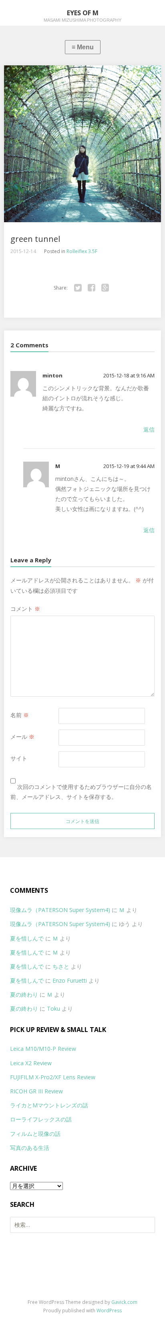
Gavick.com (124, 1302)
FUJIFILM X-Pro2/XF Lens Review (52, 1077)
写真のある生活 (29, 1147)
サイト (18, 758)
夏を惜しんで (27, 938)
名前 (19, 715)
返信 (149, 429)
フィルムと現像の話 (35, 1133)
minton (52, 375)
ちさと (60, 966)
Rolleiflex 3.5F (81, 251)
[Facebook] (91, 288)
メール (22, 736)
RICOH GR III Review (36, 1091)
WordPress (109, 1310)
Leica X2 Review (31, 1063)
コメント (25, 608)
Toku (53, 1008)
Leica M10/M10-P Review (43, 1048)
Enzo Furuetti (69, 980)
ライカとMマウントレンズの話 (49, 1105)
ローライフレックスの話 (41, 1119)
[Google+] (105, 288)
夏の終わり (24, 994)
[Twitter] (78, 288)
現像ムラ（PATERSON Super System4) (60, 910)
